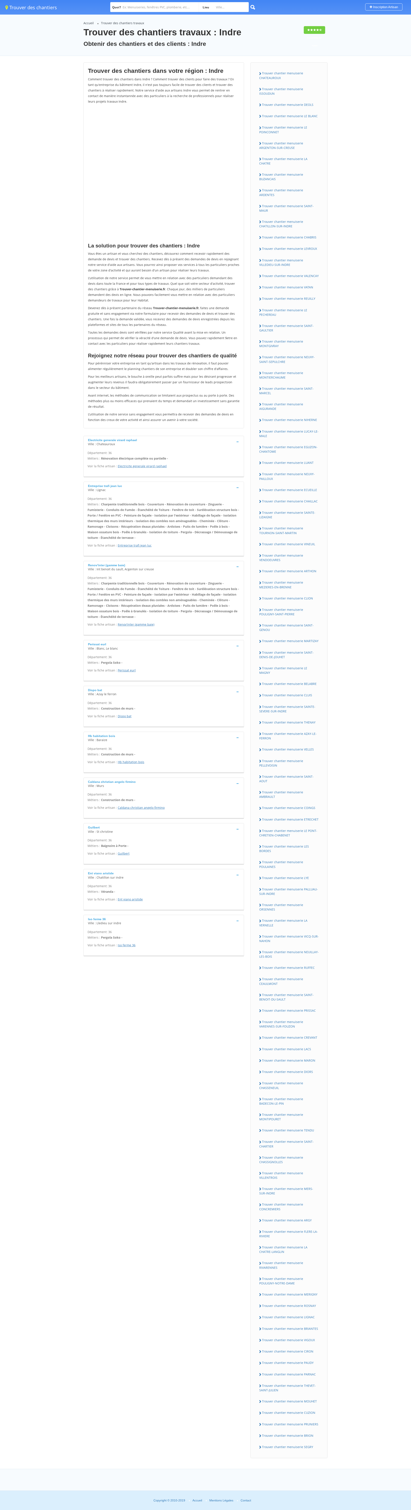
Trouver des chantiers (32, 7)
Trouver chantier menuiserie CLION (287, 598)
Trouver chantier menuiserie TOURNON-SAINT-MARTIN (281, 530)
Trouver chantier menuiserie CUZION (288, 1413)
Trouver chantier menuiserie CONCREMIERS (281, 1206)
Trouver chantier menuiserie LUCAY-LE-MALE (289, 433)
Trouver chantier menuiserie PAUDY (288, 1363)
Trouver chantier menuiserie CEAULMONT (281, 981)
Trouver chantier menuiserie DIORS (287, 1072)
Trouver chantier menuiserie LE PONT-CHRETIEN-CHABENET (288, 833)
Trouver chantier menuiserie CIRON (287, 1351)
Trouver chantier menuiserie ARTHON (289, 571)
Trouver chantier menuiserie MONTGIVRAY (281, 343)
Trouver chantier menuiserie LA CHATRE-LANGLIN (283, 1249)
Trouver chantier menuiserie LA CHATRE (283, 161)
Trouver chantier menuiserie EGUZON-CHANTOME (288, 449)
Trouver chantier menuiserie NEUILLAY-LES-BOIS (289, 954)
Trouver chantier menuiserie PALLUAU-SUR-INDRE (288, 891)
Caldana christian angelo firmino (141, 808)
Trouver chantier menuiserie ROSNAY (289, 1306)
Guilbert (124, 853)
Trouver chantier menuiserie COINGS (288, 808)
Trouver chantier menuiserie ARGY (287, 1220)
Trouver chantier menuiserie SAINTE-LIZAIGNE (287, 515)
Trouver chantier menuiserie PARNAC (289, 1374)
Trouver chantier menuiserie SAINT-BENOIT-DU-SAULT (286, 997)
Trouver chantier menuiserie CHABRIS (289, 237)
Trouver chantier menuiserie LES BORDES (284, 848)
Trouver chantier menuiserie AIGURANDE (281, 406)
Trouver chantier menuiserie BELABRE (289, 684)
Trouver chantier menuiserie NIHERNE (289, 420)
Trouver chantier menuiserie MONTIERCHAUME (281, 375)
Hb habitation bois (131, 762)
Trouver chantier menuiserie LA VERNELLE (283, 922)
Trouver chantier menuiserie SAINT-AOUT (286, 778)
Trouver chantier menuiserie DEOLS (287, 105)
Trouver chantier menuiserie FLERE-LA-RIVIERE (288, 1234)
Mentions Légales (221, 1500)
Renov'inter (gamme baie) (136, 624)
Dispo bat (124, 716)
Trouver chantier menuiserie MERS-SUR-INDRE (286, 1191)
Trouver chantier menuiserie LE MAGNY (283, 670)
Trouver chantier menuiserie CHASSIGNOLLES (281, 1159)
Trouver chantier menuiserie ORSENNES (281, 907)
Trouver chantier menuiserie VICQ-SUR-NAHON (289, 938)
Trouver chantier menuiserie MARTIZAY (290, 641)
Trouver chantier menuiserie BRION (287, 1436)
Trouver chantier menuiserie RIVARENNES (281, 1265)
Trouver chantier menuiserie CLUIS (287, 695)
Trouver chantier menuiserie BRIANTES (290, 1329)
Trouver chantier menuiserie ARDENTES (281, 192)
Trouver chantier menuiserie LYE (285, 878)
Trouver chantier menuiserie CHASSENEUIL (281, 1085)
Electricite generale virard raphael (142, 466)
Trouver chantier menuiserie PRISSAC (289, 1010)
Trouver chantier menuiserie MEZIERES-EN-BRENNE (281, 584)
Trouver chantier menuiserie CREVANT (289, 1037)
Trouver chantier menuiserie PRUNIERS (290, 1424)
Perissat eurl (127, 670)
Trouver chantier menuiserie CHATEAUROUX (281, 75)
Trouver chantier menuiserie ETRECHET (290, 819)
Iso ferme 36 (127, 945)
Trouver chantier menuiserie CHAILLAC (290, 501)
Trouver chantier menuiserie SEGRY (287, 1447)
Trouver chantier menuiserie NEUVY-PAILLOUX (287, 476)
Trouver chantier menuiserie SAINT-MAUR (286, 208)
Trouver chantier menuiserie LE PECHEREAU (283, 312)
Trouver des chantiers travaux (122, 23)
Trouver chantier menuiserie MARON (288, 1060)
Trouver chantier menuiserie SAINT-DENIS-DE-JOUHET (286, 654)
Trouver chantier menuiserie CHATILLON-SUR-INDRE (281, 224)
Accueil (88, 23)
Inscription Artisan (385, 7)
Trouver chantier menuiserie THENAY (289, 722)
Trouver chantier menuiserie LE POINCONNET (283, 129)
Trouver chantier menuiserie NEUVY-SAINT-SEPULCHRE (287, 359)
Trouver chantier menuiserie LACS (286, 1049)
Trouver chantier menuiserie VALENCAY (290, 276)
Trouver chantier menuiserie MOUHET (289, 1401)
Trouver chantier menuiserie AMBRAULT (281, 794)
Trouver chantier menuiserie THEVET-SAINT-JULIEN (287, 1388)
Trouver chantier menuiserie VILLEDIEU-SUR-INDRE (281, 262)
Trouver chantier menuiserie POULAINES (281, 864)
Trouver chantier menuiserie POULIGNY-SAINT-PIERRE (281, 612)
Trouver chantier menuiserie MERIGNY (289, 1294)
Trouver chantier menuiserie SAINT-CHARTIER (286, 1144)
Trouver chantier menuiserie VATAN (287, 287)
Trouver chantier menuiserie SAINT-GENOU (286, 627)
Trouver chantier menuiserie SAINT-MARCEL (286, 390)
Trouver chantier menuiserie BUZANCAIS (281, 176)
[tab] (163, 442)
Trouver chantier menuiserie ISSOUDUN (281, 91)
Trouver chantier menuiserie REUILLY (288, 299)
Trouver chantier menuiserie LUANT (288, 463)
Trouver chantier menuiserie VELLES (288, 749)
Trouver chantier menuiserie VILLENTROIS (281, 1175)
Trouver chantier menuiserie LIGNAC (288, 1317)
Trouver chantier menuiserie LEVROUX (289, 249)
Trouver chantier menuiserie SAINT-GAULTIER (286, 328)
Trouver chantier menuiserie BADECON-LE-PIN (281, 1101)
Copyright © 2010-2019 (169, 1500)
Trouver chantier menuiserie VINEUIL (288, 544)
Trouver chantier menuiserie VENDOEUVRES (281, 557)
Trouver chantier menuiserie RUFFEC (288, 968)
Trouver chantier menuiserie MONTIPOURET (281, 1117)
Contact (246, 1500)
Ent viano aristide (130, 899)
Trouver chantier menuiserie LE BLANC (290, 116)
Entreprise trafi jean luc (135, 545)
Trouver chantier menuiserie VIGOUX (288, 1340)
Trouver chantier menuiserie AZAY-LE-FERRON (288, 736)
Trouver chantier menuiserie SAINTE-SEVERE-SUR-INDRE (287, 709)
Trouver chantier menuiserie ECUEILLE (289, 490)
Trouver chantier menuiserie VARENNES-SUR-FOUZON (281, 1024)
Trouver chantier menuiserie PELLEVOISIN (281, 763)
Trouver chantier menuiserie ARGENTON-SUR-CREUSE (281, 145)
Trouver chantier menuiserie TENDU (288, 1130)
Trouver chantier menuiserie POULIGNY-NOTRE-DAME (281, 1281)
